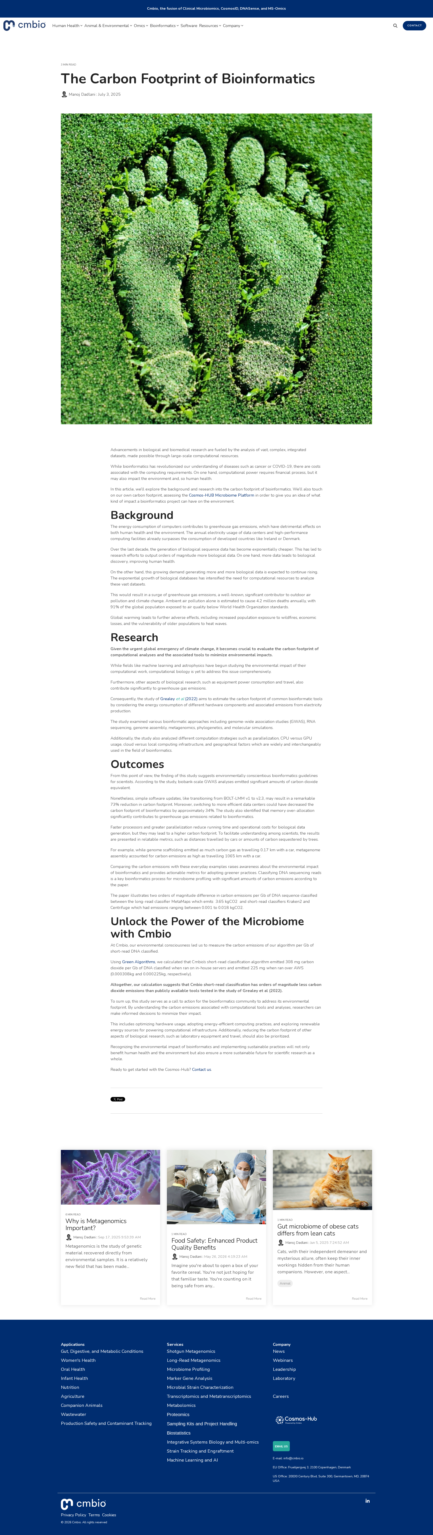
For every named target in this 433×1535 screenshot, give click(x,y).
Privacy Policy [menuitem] (73, 1515)
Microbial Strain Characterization (200, 1387)
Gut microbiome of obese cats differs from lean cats (318, 1230)
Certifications (286, 1387)
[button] (367, 1501)
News (279, 1351)
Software (189, 25)
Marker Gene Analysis (189, 1378)
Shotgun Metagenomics (191, 1351)
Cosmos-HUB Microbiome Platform (221, 495)
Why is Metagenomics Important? (96, 1224)
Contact (414, 25)
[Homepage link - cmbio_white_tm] (83, 1507)
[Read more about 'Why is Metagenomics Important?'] (110, 1177)
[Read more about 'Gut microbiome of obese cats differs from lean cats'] (322, 1180)
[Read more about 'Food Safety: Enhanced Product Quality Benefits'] (216, 1187)
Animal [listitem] (285, 1283)
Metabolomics (181, 1405)
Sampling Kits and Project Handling (202, 1423)
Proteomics (178, 1414)
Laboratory (284, 1378)
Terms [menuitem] (94, 1515)
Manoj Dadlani (82, 94)
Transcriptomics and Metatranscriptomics (209, 1396)
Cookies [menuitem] (109, 1515)
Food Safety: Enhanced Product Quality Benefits (214, 1244)
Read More (148, 1299)
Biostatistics (179, 1433)
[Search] (395, 25)
